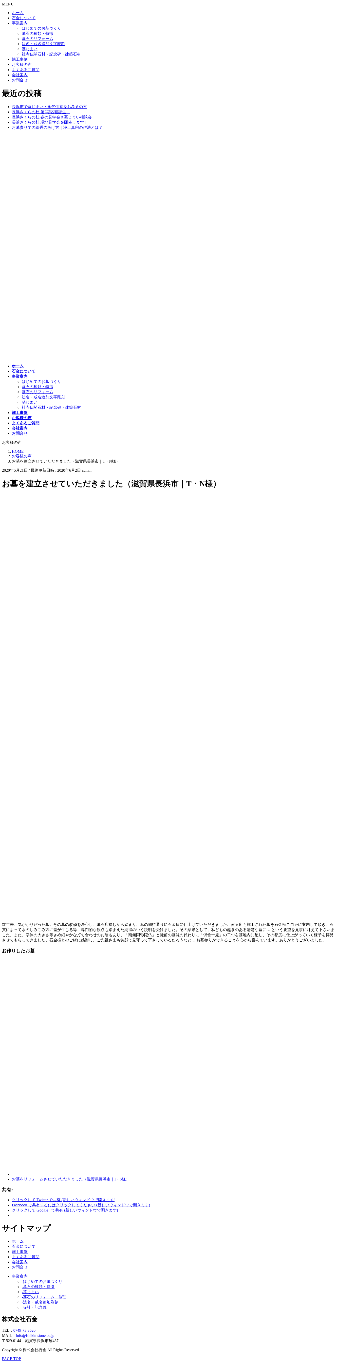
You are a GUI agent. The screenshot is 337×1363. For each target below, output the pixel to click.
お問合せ (20, 80)
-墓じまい (30, 1292)
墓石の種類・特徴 (37, 33)
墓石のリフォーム (37, 39)
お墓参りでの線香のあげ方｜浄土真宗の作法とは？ (57, 127)
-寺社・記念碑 (34, 1307)
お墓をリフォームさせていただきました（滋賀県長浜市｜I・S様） (71, 1179)
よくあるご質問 (25, 70)
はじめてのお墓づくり (41, 28)
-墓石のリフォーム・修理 (44, 1297)
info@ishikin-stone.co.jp (35, 1335)
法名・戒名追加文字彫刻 (43, 44)
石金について (24, 18)
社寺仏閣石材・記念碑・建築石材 (51, 54)
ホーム (18, 13)
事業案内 (20, 23)
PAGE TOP (11, 1359)
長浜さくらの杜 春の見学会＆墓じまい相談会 (52, 117)
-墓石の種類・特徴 (38, 1287)
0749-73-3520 (24, 1330)
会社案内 (20, 75)
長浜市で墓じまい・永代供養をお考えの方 (49, 107)
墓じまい (29, 49)
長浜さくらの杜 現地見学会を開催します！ (50, 122)
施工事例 (20, 59)
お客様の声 (22, 64)
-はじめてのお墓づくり (42, 1281)
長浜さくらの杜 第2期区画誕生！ (41, 112)
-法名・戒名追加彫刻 (40, 1302)
